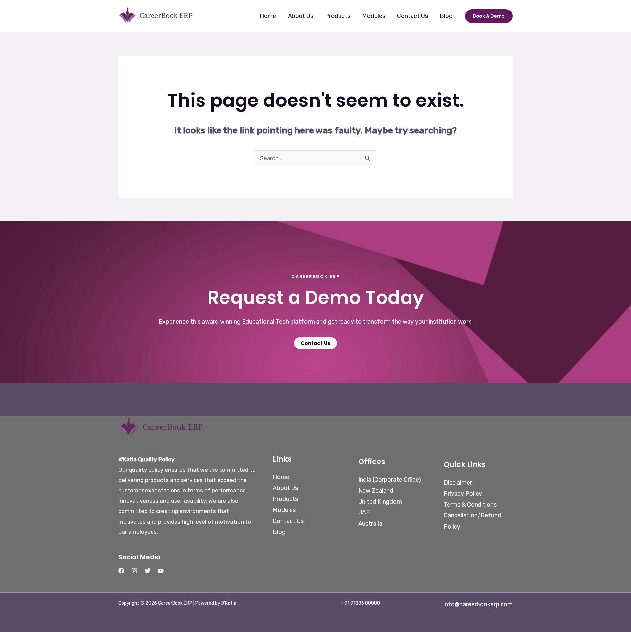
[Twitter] (148, 571)
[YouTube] (161, 571)
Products (337, 16)
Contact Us (412, 16)
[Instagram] (134, 571)
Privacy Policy (463, 493)
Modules (373, 16)
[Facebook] (121, 571)
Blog (446, 16)
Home (268, 16)
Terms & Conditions (470, 504)
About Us (300, 16)
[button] (489, 16)
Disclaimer (458, 482)
